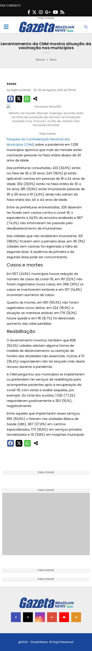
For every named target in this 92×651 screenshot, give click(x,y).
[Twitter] (34, 12)
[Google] (48, 12)
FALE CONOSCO (10, 5)
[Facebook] (29, 12)
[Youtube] (55, 12)
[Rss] (62, 12)
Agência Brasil (21, 90)
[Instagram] (41, 12)
